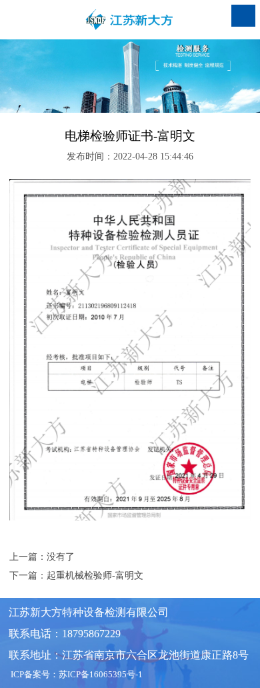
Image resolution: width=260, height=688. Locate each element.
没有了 (61, 557)
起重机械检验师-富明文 (95, 576)
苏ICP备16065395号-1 (101, 674)
